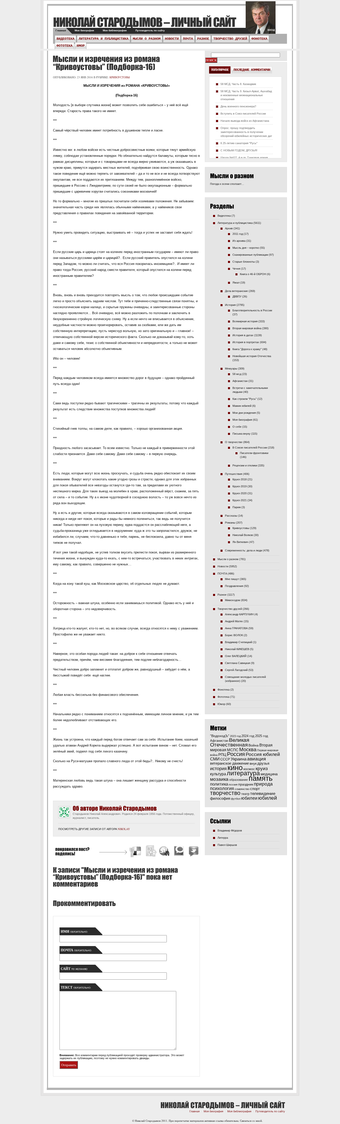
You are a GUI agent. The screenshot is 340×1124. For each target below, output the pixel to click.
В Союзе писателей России (249, 447)
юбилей (267, 798)
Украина (238, 759)
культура (218, 774)
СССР (225, 759)
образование (238, 779)
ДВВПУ (236, 296)
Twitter (193, 852)
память (261, 778)
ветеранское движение (229, 763)
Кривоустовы (120, 77)
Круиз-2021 (239, 500)
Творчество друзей (230, 39)
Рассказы (231, 515)
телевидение (262, 793)
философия (220, 798)
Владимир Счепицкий (238, 642)
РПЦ (222, 754)
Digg (150, 852)
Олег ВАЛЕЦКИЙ (235, 656)
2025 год (261, 736)
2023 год (235, 736)
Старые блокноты (243, 261)
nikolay (124, 829)
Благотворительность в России (252, 310)
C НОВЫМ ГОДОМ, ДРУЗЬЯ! (239, 150)
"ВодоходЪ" (219, 736)
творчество (225, 793)
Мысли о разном (147, 39)
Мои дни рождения (244, 412)
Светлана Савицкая (237, 663)
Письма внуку (241, 433)
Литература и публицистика (103, 39)
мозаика (219, 779)
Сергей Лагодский (236, 669)
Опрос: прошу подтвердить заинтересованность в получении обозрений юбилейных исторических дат (246, 131)
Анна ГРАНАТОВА (236, 628)
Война (253, 745)
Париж (236, 507)
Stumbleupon (164, 852)
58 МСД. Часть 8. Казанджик (238, 84)
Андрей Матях (234, 621)
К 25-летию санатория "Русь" (239, 143)
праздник (245, 784)
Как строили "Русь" (244, 398)
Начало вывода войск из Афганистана (245, 120)
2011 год (237, 233)
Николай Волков (242, 535)
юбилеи (249, 798)
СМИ (215, 759)
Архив (229, 228)
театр (245, 794)
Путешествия (233, 473)
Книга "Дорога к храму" (247, 349)
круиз (262, 768)
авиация (256, 758)
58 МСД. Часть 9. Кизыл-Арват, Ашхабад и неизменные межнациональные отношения (246, 95)
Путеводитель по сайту (150, 30)
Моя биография (84, 30)
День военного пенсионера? (238, 106)
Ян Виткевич (240, 542)
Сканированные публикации (250, 254)
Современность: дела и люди (243, 550)
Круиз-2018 (239, 479)
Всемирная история (245, 321)
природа (263, 784)
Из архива (238, 240)
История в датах (242, 335)
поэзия (233, 784)
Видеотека (65, 39)
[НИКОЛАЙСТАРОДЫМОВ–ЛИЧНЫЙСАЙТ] (144, 22)
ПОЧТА (188, 39)
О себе (236, 426)
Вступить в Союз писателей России (243, 113)
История (230, 304)
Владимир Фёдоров (230, 830)
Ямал (235, 282)
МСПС (232, 750)
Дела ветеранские (236, 291)
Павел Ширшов (227, 844)
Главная (61, 30)
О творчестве (233, 442)
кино (235, 768)
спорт (255, 789)
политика (219, 784)
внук (253, 763)
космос (249, 769)
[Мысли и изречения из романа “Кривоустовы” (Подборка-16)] (106, 62)
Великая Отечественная (229, 742)
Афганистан (240, 380)
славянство (242, 789)
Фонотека (259, 39)
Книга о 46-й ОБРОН (253, 274)
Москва (247, 749)
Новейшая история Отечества (251, 356)
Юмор (81, 46)
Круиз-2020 (239, 493)
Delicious (135, 852)
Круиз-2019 (239, 486)
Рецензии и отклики (244, 465)
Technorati (179, 852)
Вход (271, 30)
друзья (263, 763)
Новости (172, 39)
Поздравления (234, 585)
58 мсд (236, 374)
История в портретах (245, 342)
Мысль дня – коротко (245, 247)
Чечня (236, 268)
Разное (203, 39)
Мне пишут (232, 579)
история (218, 768)
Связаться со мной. (251, 1121)
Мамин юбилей (241, 405)
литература (243, 773)
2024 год (247, 736)
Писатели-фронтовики (254, 453)
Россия (236, 754)
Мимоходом (232, 600)
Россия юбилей (263, 754)
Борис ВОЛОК (234, 635)
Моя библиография (115, 30)
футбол (235, 798)
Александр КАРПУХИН (239, 614)
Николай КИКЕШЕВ (237, 649)
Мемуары (231, 368)
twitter (261, 20)
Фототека (64, 46)
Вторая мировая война (246, 328)
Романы (230, 522)
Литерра (223, 837)
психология (222, 788)
